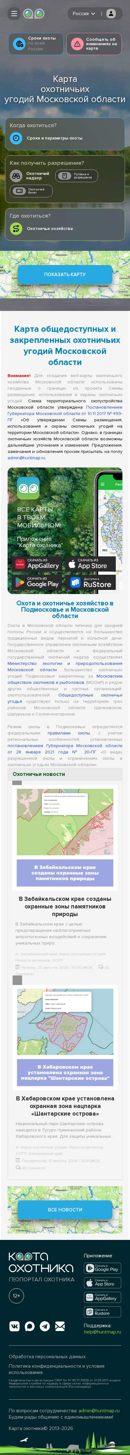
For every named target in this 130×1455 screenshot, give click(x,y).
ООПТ (57, 960)
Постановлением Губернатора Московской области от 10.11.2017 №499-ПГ (65, 414)
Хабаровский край (45, 1153)
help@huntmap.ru (102, 1332)
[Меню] (14, 13)
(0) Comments (34, 1168)
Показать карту (65, 274)
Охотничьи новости (39, 774)
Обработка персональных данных (47, 1356)
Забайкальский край (39, 954)
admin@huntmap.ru (26, 458)
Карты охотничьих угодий (82, 954)
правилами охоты (69, 733)
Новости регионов (32, 960)
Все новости (65, 1210)
